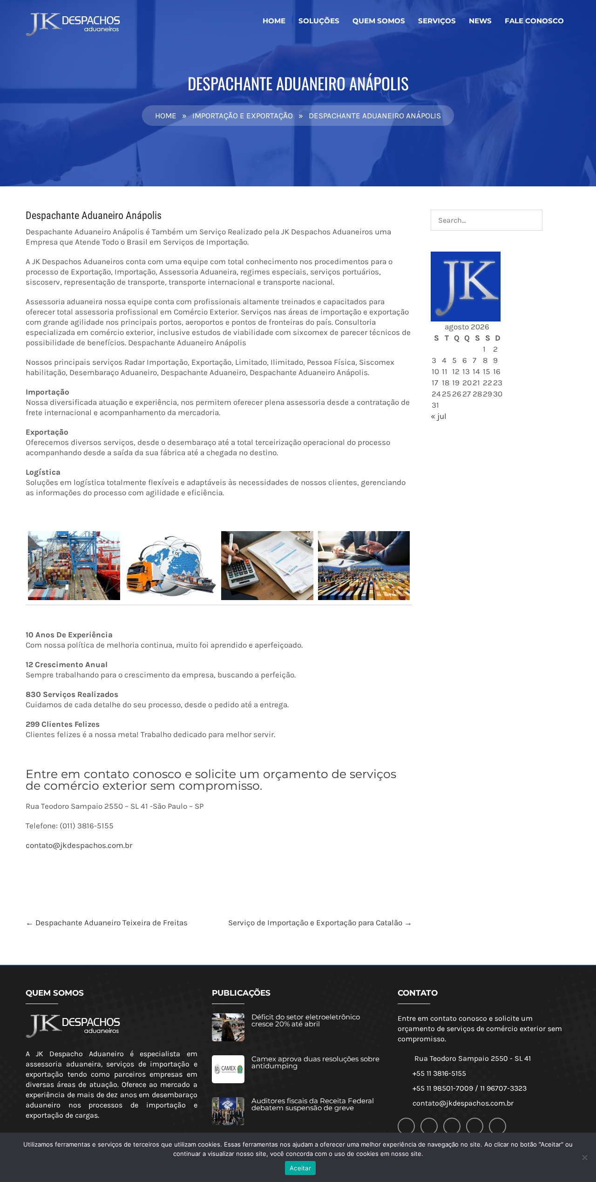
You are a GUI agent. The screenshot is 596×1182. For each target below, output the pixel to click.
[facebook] (406, 1126)
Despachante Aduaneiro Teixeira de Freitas (107, 922)
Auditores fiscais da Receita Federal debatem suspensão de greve (312, 1104)
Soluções (318, 20)
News (480, 20)
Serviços (437, 20)
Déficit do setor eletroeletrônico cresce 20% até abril (305, 1020)
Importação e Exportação (242, 115)
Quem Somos (378, 20)
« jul (439, 416)
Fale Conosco (534, 20)
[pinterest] (497, 1126)
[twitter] (452, 1126)
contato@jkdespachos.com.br (79, 845)
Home (274, 20)
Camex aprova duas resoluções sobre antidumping (315, 1062)
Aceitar (300, 1168)
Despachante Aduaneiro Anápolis (94, 215)
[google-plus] (429, 1126)
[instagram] (474, 1126)
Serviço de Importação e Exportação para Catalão (320, 922)
